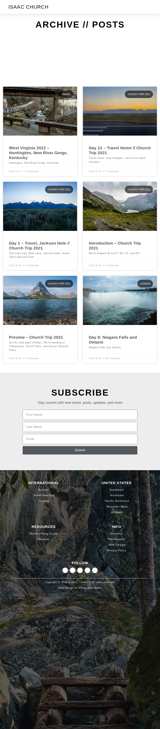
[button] (148, 7)
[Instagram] (65, 570)
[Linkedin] (72, 570)
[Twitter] (80, 570)
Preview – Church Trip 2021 (36, 337)
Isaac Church (28, 7)
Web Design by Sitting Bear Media (79, 587)
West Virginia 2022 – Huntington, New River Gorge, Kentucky (38, 153)
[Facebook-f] (87, 570)
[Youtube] (95, 570)
